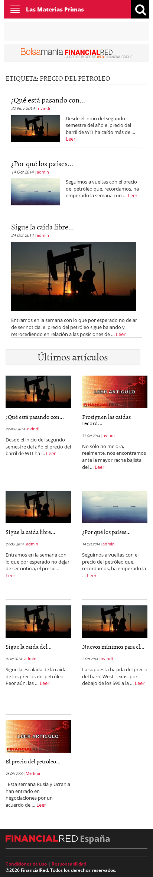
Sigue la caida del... (29, 646)
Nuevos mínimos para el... (113, 646)
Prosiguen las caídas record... (106, 420)
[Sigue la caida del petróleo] (38, 621)
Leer (70, 138)
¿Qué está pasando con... (48, 99)
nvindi (44, 108)
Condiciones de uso (26, 864)
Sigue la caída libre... (42, 226)
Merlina (33, 773)
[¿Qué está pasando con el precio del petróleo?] (35, 128)
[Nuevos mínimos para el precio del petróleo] (114, 621)
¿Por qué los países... (42, 163)
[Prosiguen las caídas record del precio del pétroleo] (114, 391)
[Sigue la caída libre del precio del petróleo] (73, 276)
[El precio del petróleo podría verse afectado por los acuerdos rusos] (38, 736)
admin (43, 172)
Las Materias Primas (55, 9)
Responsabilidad (69, 864)
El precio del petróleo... (33, 761)
